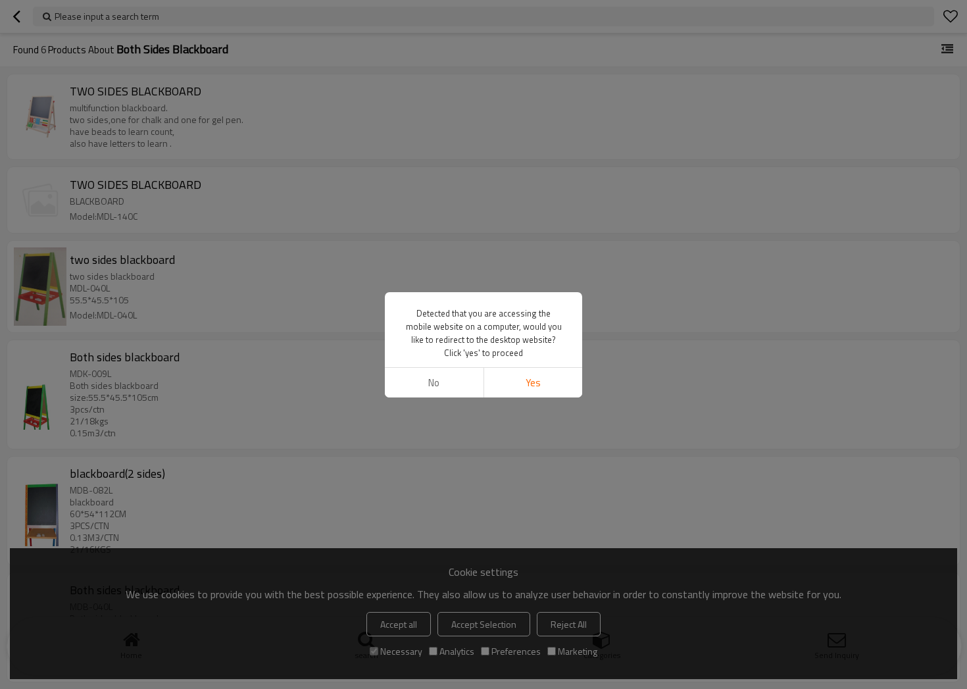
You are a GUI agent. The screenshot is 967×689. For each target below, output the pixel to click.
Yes (533, 382)
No (433, 382)
